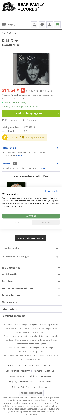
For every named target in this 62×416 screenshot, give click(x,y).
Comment (31, 120)
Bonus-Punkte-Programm (18, 370)
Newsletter (46, 376)
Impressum (44, 387)
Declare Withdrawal (31, 392)
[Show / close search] (34, 24)
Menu (11, 24)
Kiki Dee (10, 40)
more (19, 155)
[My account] (49, 24)
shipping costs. (32, 324)
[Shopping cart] (57, 24)
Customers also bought (16, 256)
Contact (12, 365)
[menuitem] (8, 24)
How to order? (44, 381)
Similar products (12, 248)
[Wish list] (42, 24)
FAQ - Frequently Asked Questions (35, 365)
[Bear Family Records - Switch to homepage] (9, 7)
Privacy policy (52, 191)
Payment (37, 370)
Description (9, 147)
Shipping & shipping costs (21, 381)
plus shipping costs (20, 95)
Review (7, 163)
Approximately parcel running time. (31, 343)
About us (49, 370)
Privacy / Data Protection (24, 387)
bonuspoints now (34, 137)
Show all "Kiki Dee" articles (30, 238)
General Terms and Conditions (23, 376)
